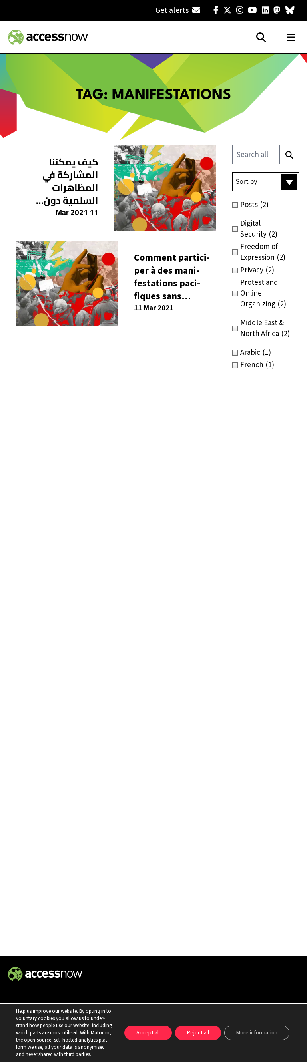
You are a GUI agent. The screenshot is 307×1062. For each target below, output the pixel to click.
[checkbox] (265, 204)
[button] (265, 181)
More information (256, 1033)
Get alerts (172, 10)
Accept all (148, 1033)
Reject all (198, 1033)
